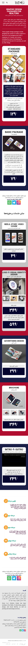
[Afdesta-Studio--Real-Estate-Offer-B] (19, 78)
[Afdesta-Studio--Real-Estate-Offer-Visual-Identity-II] (14, 298)
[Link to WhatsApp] (7, 643)
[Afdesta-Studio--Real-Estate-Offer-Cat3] (14, 400)
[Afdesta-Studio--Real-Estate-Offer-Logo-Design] (14, 286)
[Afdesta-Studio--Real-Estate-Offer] (8, 78)
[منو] (3, 2)
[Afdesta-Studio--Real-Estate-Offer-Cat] (6, 412)
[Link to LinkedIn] (5, 643)
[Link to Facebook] (9, 643)
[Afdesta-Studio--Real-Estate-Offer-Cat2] (14, 412)
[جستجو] (6, 2)
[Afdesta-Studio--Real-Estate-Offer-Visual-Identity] (6, 298)
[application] (14, 460)
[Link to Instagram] (3, 643)
